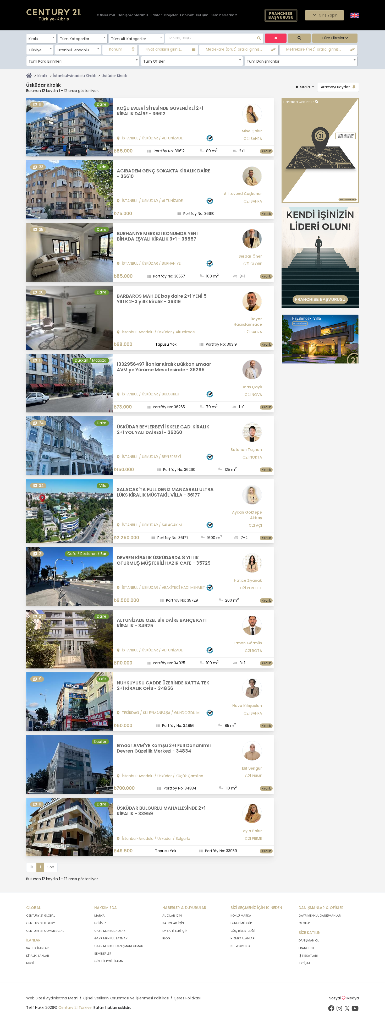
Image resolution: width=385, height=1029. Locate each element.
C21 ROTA (253, 650)
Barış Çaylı (251, 387)
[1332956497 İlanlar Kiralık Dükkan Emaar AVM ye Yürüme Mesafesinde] (69, 382)
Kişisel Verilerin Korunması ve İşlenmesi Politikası (126, 998)
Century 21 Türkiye (75, 1007)
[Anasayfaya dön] (29, 76)
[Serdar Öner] (242, 241)
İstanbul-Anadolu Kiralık (74, 75)
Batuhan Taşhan (246, 449)
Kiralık (42, 75)
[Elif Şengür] (242, 753)
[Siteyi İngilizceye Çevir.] (354, 15)
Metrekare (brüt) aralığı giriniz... (234, 49)
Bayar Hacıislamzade (248, 321)
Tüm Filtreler (333, 38)
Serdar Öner (250, 256)
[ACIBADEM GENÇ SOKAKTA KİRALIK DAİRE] (69, 189)
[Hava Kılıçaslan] (242, 690)
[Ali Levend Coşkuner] (242, 178)
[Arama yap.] (299, 38)
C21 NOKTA (252, 457)
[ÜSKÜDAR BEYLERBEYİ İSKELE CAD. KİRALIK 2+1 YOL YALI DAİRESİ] (69, 445)
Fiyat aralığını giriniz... (164, 49)
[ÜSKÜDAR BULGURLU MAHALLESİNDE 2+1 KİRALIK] (69, 826)
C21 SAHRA (253, 138)
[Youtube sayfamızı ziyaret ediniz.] (355, 1010)
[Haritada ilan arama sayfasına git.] (320, 150)
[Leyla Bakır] (242, 815)
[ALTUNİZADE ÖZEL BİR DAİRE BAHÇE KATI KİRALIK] (69, 638)
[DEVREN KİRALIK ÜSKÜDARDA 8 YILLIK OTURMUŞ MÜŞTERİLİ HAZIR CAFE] (69, 576)
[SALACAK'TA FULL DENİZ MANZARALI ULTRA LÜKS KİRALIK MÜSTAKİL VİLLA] (69, 510)
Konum (115, 49)
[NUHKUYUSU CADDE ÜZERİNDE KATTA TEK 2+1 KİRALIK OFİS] (69, 701)
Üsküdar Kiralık (114, 75)
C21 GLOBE (252, 263)
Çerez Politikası (187, 998)
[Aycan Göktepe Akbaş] (242, 497)
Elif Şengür (252, 768)
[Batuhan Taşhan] (242, 434)
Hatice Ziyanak (248, 580)
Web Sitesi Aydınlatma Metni (52, 998)
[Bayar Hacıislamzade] (242, 303)
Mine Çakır (252, 131)
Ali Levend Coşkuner (243, 193)
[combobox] (41, 38)
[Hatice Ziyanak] (242, 565)
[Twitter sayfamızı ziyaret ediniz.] (347, 1010)
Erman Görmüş (248, 643)
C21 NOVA (253, 394)
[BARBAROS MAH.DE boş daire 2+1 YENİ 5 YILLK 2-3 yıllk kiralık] (69, 317)
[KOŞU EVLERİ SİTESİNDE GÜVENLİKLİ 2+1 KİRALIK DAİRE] (69, 126)
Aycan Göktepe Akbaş (247, 515)
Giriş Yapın (328, 15)
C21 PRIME (253, 775)
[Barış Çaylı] (242, 371)
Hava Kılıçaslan (247, 705)
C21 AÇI (255, 525)
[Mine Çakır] (242, 115)
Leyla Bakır (251, 831)
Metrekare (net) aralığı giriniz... (313, 49)
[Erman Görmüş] (242, 627)
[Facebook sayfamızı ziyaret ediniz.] (331, 1010)
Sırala (305, 87)
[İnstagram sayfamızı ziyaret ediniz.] (339, 1010)
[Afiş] (320, 257)
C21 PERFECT (251, 588)
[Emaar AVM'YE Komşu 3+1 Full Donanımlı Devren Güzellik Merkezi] (69, 764)
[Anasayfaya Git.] (53, 15)
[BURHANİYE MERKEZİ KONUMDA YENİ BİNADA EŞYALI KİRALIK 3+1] (69, 252)
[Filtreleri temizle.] (276, 38)
